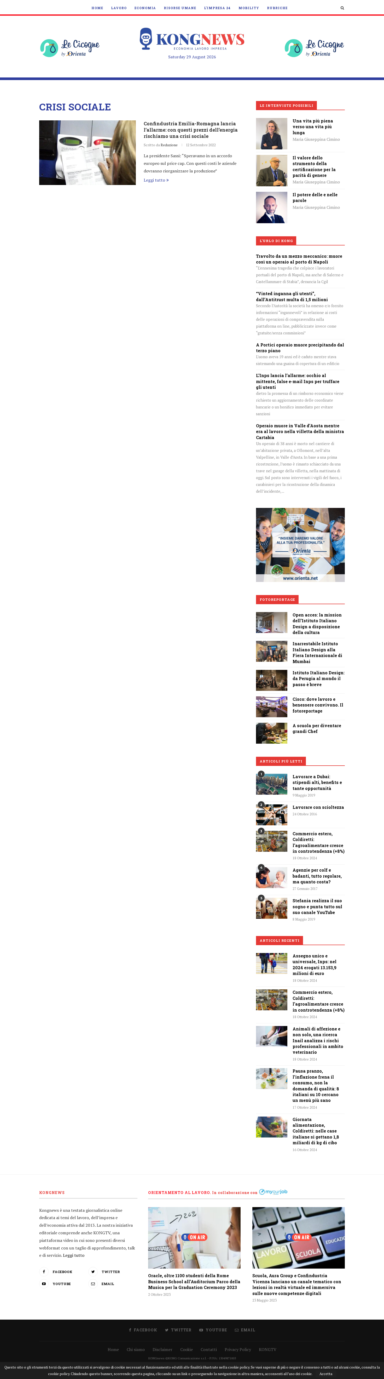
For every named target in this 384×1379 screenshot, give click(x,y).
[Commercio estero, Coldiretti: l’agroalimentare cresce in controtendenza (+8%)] (271, 841)
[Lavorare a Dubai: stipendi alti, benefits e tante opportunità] (271, 784)
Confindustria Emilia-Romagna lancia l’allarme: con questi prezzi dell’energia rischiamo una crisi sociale (191, 129)
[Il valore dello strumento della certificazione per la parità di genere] (271, 158)
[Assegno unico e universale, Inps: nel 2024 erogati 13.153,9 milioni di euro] (271, 963)
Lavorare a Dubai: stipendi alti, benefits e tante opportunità (317, 782)
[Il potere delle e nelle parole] (271, 195)
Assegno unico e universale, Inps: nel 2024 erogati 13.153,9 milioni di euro (314, 964)
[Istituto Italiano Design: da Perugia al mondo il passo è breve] (271, 673)
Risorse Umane (180, 8)
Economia (145, 8)
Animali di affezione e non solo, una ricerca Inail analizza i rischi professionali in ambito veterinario (318, 1040)
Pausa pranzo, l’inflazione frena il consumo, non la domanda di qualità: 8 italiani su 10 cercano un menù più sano (316, 1085)
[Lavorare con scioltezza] (271, 814)
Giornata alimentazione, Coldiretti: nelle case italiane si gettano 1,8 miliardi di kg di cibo (316, 1131)
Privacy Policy (238, 1349)
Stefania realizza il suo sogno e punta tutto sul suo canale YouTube (317, 906)
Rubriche (277, 8)
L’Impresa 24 (217, 8)
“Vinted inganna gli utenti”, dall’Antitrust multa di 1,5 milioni (292, 296)
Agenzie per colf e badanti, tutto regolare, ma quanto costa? (317, 875)
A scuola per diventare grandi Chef (317, 728)
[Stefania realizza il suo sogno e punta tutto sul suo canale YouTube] (271, 908)
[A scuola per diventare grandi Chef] (271, 726)
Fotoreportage (277, 599)
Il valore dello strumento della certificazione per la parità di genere (314, 166)
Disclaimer (162, 1349)
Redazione (169, 144)
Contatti (209, 1349)
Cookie (186, 1349)
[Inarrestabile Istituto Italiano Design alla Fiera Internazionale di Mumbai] (271, 644)
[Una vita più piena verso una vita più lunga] (271, 122)
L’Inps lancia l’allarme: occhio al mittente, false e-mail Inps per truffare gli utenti (297, 381)
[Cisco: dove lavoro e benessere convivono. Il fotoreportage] (271, 700)
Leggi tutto (154, 180)
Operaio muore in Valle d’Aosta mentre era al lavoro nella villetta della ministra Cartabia (300, 431)
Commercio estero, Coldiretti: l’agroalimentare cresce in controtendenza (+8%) (319, 842)
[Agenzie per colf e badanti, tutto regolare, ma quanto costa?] (271, 877)
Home (97, 8)
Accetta (325, 1373)
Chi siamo (136, 1349)
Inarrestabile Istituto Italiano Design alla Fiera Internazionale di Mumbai (317, 652)
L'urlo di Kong (276, 240)
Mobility (248, 8)
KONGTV (267, 1349)
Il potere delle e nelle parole (315, 197)
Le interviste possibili (286, 105)
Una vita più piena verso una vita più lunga (313, 126)
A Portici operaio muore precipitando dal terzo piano (300, 347)
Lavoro (119, 8)
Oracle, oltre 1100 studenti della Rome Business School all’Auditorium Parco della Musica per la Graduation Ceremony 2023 (194, 1281)
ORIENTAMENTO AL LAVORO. (179, 1192)
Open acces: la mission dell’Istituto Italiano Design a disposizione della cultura (317, 623)
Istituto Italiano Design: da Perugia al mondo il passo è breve (319, 678)
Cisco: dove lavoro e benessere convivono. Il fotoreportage (318, 705)
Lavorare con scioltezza (318, 807)
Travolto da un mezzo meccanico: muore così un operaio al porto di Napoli (299, 259)
